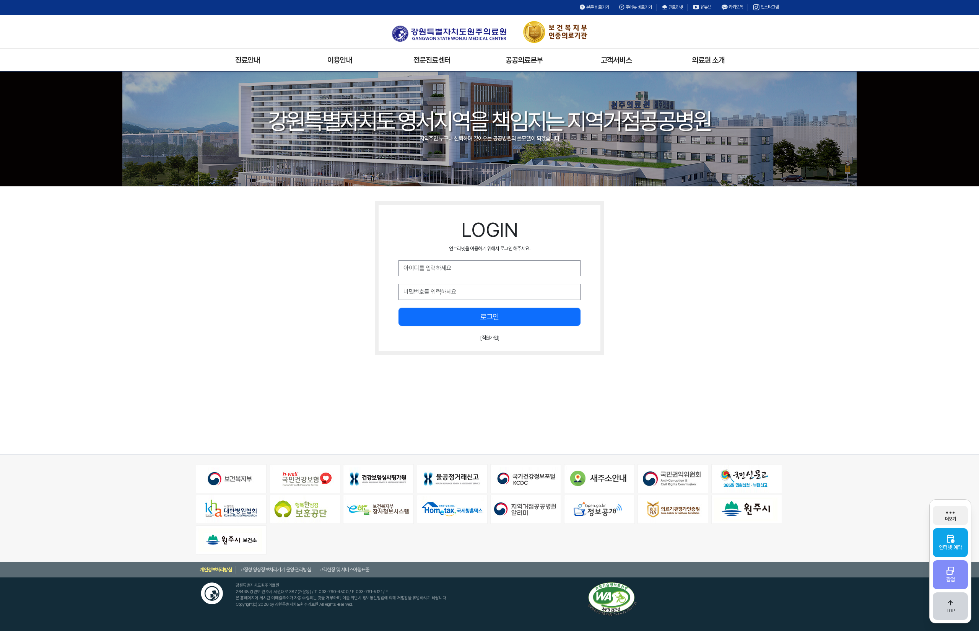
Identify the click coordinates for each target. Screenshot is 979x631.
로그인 (489, 316)
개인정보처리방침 (216, 569)
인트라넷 (675, 7)
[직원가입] (489, 338)
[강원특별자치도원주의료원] (449, 33)
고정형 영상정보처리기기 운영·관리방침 (275, 569)
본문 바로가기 (597, 7)
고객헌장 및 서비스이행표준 (344, 569)
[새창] (232, 478)
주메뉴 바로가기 (638, 7)
